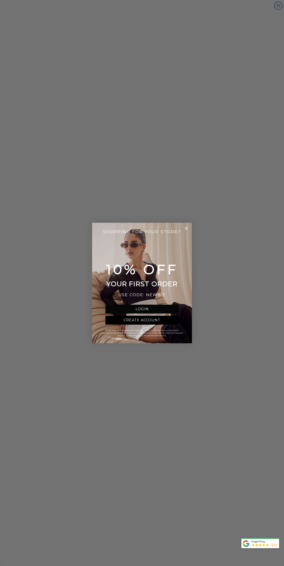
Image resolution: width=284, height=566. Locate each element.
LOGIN (142, 309)
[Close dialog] (186, 228)
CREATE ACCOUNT (142, 320)
